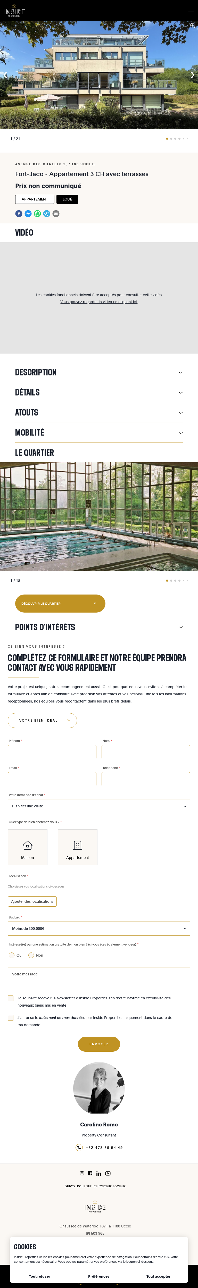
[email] (56, 213)
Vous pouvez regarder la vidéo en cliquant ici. (98, 301)
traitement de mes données (62, 1017)
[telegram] (46, 213)
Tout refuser (39, 1276)
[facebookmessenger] (28, 213)
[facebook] (18, 213)
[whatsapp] (37, 213)
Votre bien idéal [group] (38, 720)
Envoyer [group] (99, 1044)
